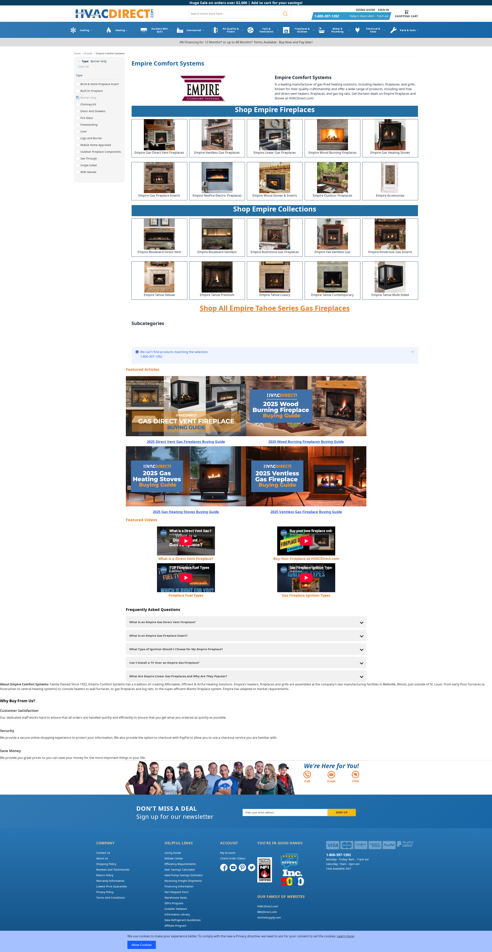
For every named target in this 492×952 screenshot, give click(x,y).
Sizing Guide (365, 10)
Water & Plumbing (337, 30)
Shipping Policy (106, 864)
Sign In (383, 10)
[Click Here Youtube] (233, 867)
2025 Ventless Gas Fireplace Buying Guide (306, 511)
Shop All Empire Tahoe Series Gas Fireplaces (275, 308)
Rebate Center (174, 858)
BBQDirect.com (267, 912)
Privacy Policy (104, 892)
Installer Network (176, 909)
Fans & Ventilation (266, 30)
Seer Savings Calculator (180, 869)
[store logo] (113, 13)
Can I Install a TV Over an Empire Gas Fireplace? (164, 663)
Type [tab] (79, 75)
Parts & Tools (408, 30)
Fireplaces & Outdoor (302, 30)
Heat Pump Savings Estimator (184, 875)
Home (77, 53)
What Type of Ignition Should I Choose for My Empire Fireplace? (176, 649)
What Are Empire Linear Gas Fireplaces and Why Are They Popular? (178, 676)
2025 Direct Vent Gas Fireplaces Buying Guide (186, 441)
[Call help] (307, 776)
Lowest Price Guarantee (111, 886)
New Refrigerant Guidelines (183, 920)
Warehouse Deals (176, 897)
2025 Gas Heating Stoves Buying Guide (186, 511)
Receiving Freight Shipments (183, 881)
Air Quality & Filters (231, 30)
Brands (88, 53)
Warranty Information (110, 881)
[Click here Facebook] (224, 867)
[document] (246, 941)
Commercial (194, 30)
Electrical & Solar (373, 30)
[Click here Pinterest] (242, 867)
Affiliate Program (175, 925)
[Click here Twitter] (251, 867)
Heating (120, 30)
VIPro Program (174, 903)
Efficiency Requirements (180, 864)
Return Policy (104, 875)
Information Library (177, 914)
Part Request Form (176, 892)
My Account (227, 853)
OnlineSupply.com (269, 917)
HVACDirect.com (267, 906)
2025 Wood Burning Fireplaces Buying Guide (306, 441)
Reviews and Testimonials (113, 869)
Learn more (345, 936)
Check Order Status (232, 858)
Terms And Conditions (110, 897)
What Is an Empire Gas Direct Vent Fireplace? (162, 622)
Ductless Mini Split (159, 30)
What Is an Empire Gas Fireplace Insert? (158, 635)
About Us (102, 858)
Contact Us (103, 853)
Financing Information (179, 886)
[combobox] (240, 13)
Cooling (84, 30)
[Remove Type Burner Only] (79, 61)
